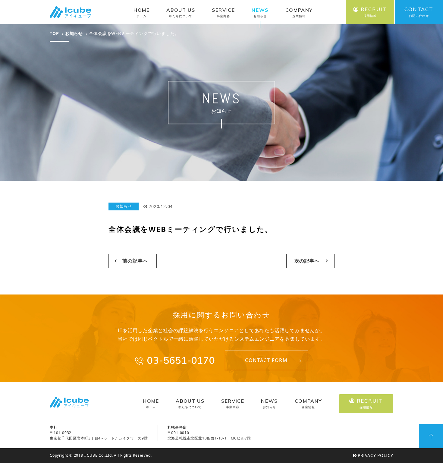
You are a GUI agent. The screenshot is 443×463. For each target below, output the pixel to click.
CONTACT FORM (266, 360)
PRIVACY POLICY (375, 455)
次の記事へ (307, 260)
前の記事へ (135, 260)
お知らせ (74, 33)
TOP (54, 33)
